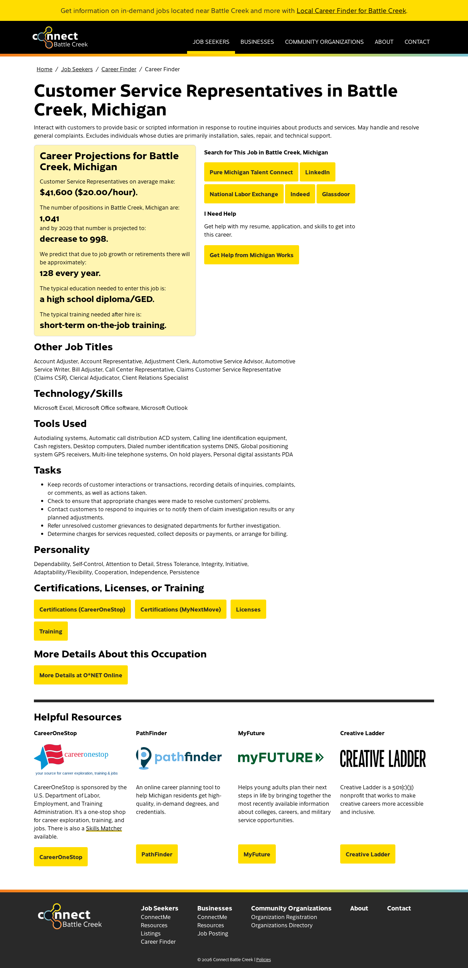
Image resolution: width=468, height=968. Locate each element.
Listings (151, 933)
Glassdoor (336, 194)
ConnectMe (156, 916)
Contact (417, 41)
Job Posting (212, 933)
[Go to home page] (60, 46)
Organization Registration (284, 916)
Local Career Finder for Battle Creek (351, 10)
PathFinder (156, 854)
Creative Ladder (368, 854)
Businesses (257, 41)
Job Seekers (211, 41)
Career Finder (118, 69)
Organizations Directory (282, 925)
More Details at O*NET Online (80, 675)
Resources (154, 925)
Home (44, 69)
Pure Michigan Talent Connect (251, 172)
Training (50, 631)
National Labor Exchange (244, 194)
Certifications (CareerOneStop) (82, 609)
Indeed (300, 194)
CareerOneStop (60, 857)
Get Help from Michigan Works (252, 255)
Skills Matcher (104, 828)
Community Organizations (324, 41)
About (384, 41)
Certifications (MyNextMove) (180, 609)
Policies (263, 959)
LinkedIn (317, 172)
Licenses (248, 609)
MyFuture (257, 854)
